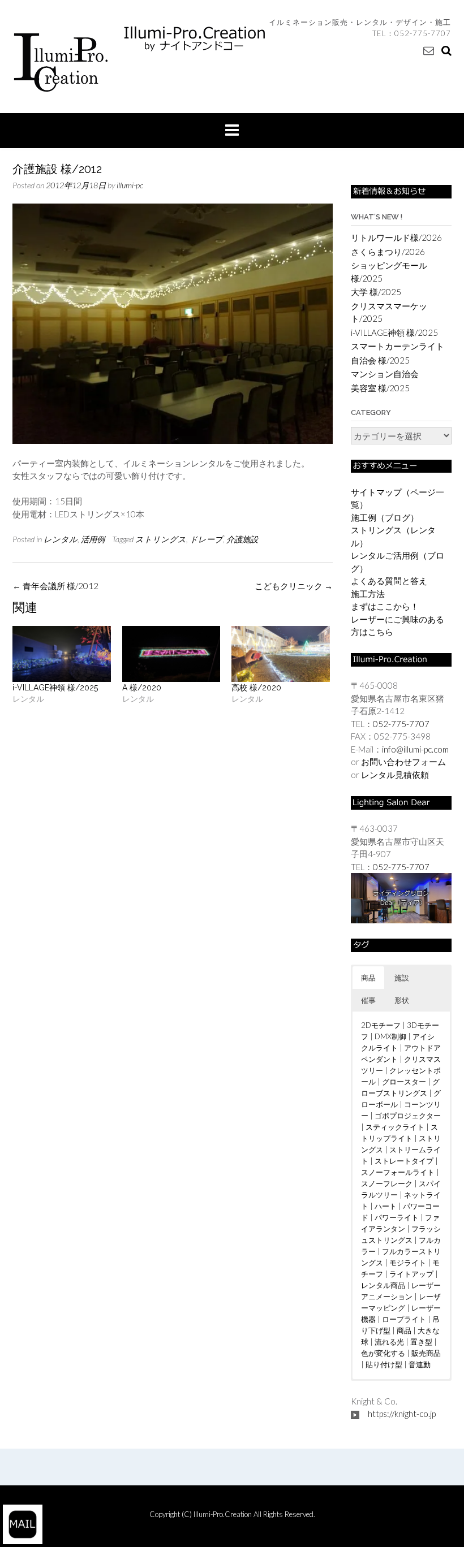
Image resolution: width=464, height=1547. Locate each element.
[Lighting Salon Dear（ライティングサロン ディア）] (401, 897)
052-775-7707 (422, 33)
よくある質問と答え (389, 581)
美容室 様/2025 (380, 388)
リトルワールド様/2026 (396, 237)
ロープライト (404, 1319)
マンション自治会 (385, 374)
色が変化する (383, 1353)
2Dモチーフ (381, 1025)
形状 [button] (401, 1000)
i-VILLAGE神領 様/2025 (55, 687)
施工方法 (368, 594)
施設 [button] (401, 977)
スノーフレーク (387, 1183)
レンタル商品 (383, 1285)
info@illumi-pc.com (415, 749)
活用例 (93, 539)
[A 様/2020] (171, 654)
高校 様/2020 (256, 687)
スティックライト (395, 1126)
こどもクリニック (294, 586)
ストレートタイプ (404, 1160)
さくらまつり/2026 (388, 252)
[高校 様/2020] (280, 654)
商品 (404, 1330)
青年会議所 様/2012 (55, 586)
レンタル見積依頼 (395, 775)
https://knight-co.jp (402, 1413)
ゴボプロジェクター (408, 1115)
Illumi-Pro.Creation (224, 1514)
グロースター (404, 1081)
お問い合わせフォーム (403, 762)
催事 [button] (368, 1000)
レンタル (61, 539)
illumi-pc (130, 185)
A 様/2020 (141, 687)
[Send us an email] (428, 50)
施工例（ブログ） (385, 517)
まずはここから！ (385, 606)
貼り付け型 (384, 1364)
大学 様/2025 (376, 292)
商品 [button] (368, 977)
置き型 (421, 1341)
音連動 (420, 1364)
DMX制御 (390, 1036)
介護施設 (242, 539)
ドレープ (206, 539)
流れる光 (389, 1341)
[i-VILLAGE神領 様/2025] (61, 654)
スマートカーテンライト (397, 346)
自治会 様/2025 (380, 360)
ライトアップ (411, 1273)
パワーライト (397, 1217)
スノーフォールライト (398, 1172)
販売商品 (426, 1353)
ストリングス (160, 539)
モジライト (407, 1262)
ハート (386, 1206)
